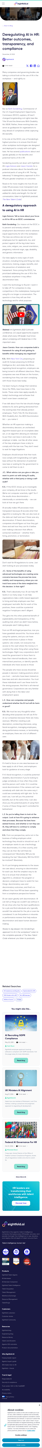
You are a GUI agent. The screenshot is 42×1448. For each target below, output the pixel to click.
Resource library (7, 1337)
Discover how (21, 1203)
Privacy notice (6, 1393)
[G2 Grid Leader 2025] (16, 1261)
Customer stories (7, 1316)
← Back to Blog (7, 26)
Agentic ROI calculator (9, 1344)
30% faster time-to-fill (9, 1365)
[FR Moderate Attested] (26, 1251)
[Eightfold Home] (21, 3)
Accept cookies (21, 1445)
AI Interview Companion (10, 1282)
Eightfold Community (9, 1320)
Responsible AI (7, 1379)
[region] (21, 1425)
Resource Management (9, 1299)
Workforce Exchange (9, 1296)
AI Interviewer (6, 1278)
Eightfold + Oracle (8, 1368)
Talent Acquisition (8, 1289)
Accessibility (6, 1389)
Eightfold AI (10, 59)
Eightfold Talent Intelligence (11, 1285)
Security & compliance (9, 1382)
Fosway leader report (9, 1358)
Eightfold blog (6, 1330)
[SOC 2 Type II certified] (5, 1251)
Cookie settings (21, 1435)
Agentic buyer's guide (9, 1361)
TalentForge (6, 1303)
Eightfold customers (8, 1313)
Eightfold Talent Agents (9, 1275)
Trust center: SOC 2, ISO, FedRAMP (13, 1386)
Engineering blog (7, 1334)
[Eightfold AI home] (13, 1224)
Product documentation (10, 1348)
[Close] (39, 1405)
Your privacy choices (8, 1397)
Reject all (21, 1440)
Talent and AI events (8, 1341)
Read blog (21, 1060)
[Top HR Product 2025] (26, 1261)
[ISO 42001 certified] (16, 1251)
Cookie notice (31, 1430)
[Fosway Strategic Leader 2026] (5, 1261)
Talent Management (8, 1292)
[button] (18, 999)
